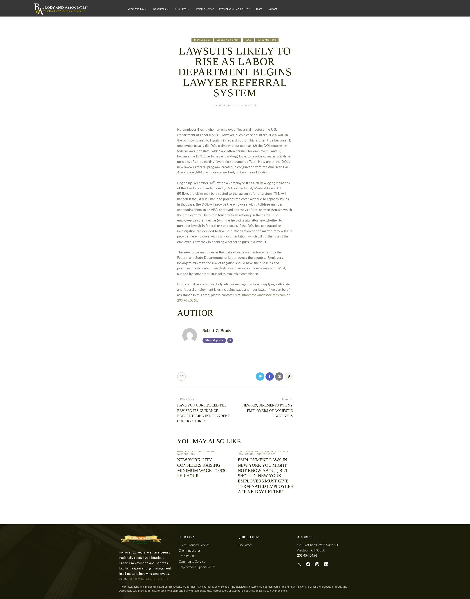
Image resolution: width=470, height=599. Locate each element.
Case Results (187, 556)
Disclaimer (245, 545)
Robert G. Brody (217, 331)
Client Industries (190, 550)
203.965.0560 (187, 300)
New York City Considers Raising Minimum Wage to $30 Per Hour (201, 468)
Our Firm (180, 9)
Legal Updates (202, 40)
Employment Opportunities (197, 567)
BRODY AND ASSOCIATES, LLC (150, 579)
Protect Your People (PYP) (234, 9)
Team (259, 9)
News (248, 40)
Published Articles (264, 454)
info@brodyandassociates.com (263, 295)
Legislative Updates (227, 40)
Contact (272, 9)
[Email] (230, 340)
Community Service (192, 561)
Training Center (205, 9)
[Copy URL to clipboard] (289, 376)
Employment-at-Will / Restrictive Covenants (263, 451)
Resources (159, 9)
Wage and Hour (267, 40)
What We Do (136, 9)
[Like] (182, 376)
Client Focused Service (194, 545)
